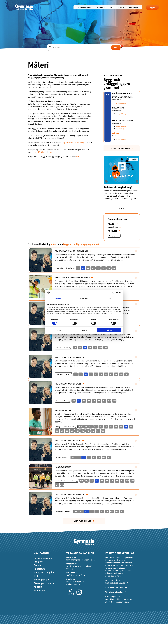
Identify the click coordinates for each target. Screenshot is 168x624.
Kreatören (113, 227)
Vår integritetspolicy (114, 592)
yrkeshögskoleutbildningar (74, 142)
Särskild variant (120, 116)
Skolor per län (41, 579)
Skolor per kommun (44, 583)
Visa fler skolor (82, 521)
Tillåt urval (84, 330)
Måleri (115, 133)
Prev (106, 181)
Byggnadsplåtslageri (122, 97)
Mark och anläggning (123, 120)
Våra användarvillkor (114, 587)
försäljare (42, 152)
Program (101, 7)
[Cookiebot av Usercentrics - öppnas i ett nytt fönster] (113, 293)
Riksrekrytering (120, 129)
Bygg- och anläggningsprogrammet (118, 83)
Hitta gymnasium (85, 7)
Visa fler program (120, 148)
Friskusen (113, 231)
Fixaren (111, 224)
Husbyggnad (118, 107)
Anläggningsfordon (122, 93)
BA (107, 94)
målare (35, 152)
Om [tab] (110, 298)
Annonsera (39, 590)
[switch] (74, 323)
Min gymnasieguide (44, 572)
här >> (78, 156)
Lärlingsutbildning (121, 103)
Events (121, 7)
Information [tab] (84, 298)
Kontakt (38, 586)
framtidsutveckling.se (115, 583)
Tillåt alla (109, 330)
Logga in (152, 7)
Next (137, 181)
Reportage (133, 7)
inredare (53, 152)
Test (111, 7)
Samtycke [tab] (58, 298)
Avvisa (59, 330)
